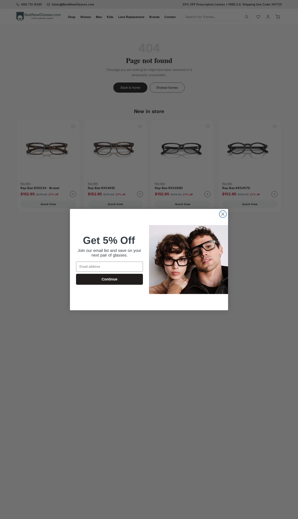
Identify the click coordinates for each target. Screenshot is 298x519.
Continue (109, 279)
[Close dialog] (222, 214)
